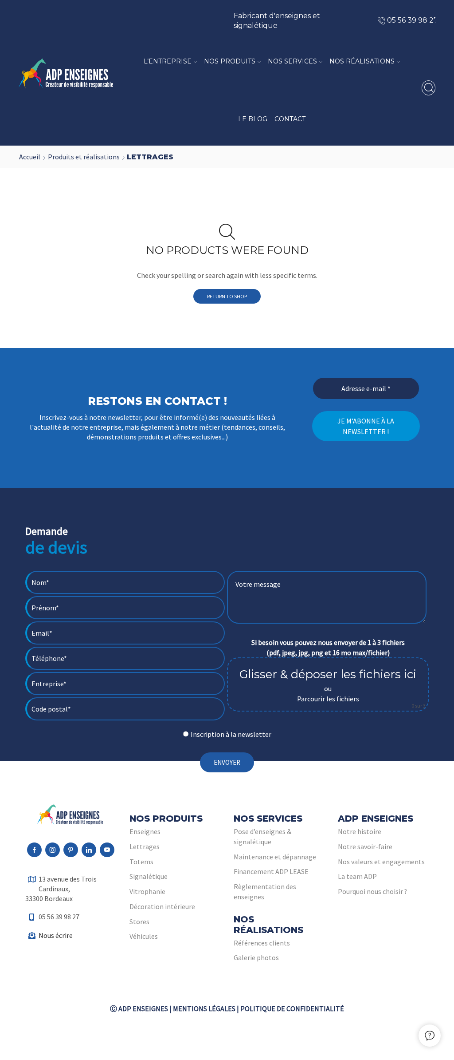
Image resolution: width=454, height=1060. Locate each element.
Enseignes (144, 831)
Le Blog (252, 119)
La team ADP (357, 876)
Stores (139, 921)
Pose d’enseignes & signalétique (262, 836)
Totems (141, 861)
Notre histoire (359, 831)
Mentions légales (204, 1008)
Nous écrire (56, 935)
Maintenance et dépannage (275, 856)
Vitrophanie (147, 891)
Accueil (29, 156)
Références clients (262, 942)
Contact (289, 119)
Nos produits (229, 61)
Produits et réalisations (84, 156)
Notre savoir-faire (365, 846)
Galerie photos (256, 957)
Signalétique (148, 876)
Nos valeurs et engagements (381, 861)
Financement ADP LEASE (271, 871)
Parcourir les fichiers (328, 698)
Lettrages (144, 846)
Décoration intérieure (162, 906)
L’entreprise (168, 61)
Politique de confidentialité (292, 1008)
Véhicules (143, 936)
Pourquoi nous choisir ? (372, 891)
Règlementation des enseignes (265, 891)
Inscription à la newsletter (231, 734)
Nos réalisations (362, 61)
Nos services (292, 61)
